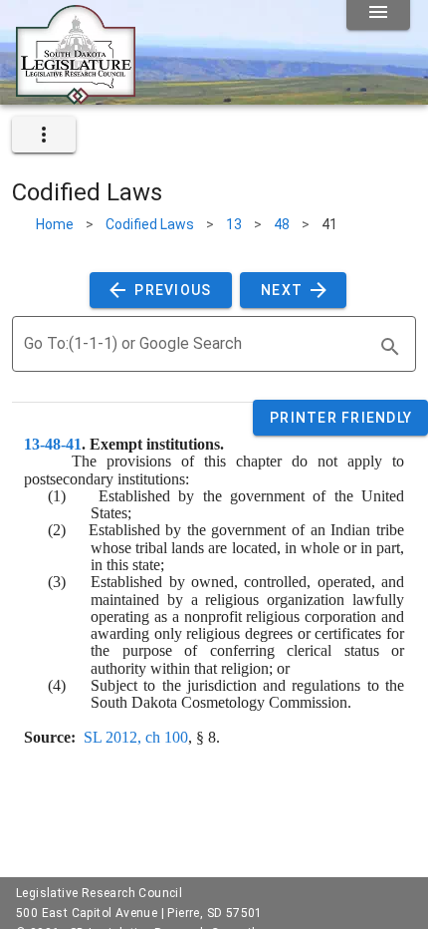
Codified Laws (150, 224)
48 (282, 224)
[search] (390, 347)
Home (55, 224)
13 (234, 224)
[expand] (44, 135)
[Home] (75, 97)
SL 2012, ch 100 (136, 737)
